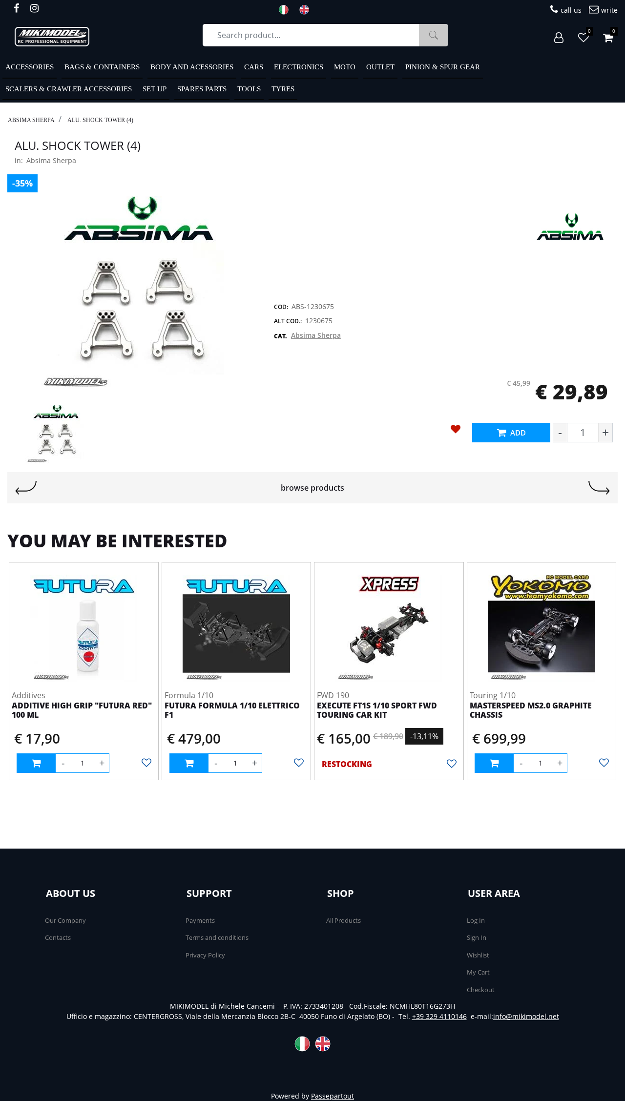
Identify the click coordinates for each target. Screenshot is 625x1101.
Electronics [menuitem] (298, 67)
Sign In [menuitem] (476, 937)
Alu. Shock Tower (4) (100, 120)
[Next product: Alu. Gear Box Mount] (599, 487)
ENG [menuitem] (307, 10)
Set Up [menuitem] (155, 89)
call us (571, 10)
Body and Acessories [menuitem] (191, 67)
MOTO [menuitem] (344, 67)
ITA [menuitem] (286, 10)
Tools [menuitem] (249, 89)
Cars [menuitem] (253, 67)
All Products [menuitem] (343, 920)
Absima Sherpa (31, 120)
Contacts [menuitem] (58, 937)
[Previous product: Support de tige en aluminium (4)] (25, 487)
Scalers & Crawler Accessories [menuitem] (68, 89)
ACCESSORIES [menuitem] (29, 67)
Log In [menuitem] (476, 920)
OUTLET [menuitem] (380, 67)
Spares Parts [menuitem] (202, 89)
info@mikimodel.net (526, 1016)
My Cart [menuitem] (478, 972)
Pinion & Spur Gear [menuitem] (442, 67)
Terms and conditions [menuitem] (217, 937)
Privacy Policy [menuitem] (205, 955)
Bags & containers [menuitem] (102, 67)
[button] (433, 35)
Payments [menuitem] (200, 920)
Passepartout (332, 1096)
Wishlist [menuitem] (478, 955)
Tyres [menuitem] (282, 89)
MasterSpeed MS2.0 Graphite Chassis (531, 710)
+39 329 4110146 (439, 1016)
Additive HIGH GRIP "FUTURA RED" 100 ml (82, 710)
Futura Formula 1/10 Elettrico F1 (232, 710)
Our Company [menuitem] (65, 920)
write (609, 10)
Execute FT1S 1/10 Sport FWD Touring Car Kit (377, 710)
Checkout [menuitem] (481, 989)
